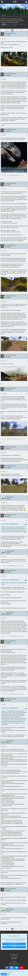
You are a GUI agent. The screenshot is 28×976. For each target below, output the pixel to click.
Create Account (14, 944)
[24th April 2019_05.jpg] (14, 59)
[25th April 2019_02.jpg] (14, 284)
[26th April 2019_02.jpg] (14, 485)
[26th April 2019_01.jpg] (14, 428)
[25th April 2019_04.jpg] (14, 373)
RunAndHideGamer (12, 24)
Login (14, 947)
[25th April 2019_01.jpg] (14, 157)
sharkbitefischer (13, 565)
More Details (3, 974)
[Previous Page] (7, 30)
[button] (2, 2)
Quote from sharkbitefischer (10, 524)
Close (9, 974)
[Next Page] (21, 30)
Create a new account (20, 939)
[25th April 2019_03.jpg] (14, 343)
